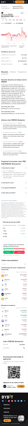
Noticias (13, 72)
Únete (6, 420)
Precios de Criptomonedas (5, 7)
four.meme (22, 344)
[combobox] (13, 264)
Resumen (4, 72)
